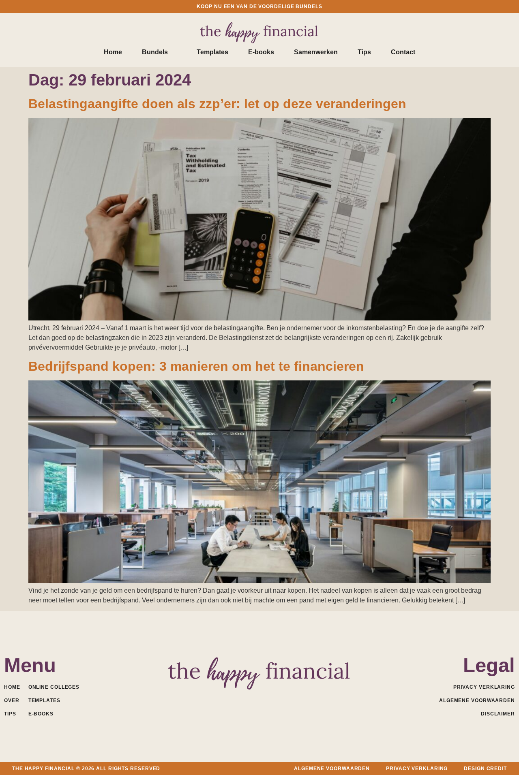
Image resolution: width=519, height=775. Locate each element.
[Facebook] (224, 699)
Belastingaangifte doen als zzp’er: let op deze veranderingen (217, 103)
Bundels (155, 52)
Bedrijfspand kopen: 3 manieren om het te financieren (196, 366)
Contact (403, 52)
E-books (261, 52)
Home (113, 52)
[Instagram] (277, 699)
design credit (485, 768)
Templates (212, 52)
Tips (364, 52)
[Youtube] (260, 699)
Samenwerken (316, 52)
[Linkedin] (242, 699)
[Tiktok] (295, 699)
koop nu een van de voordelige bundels (259, 6)
